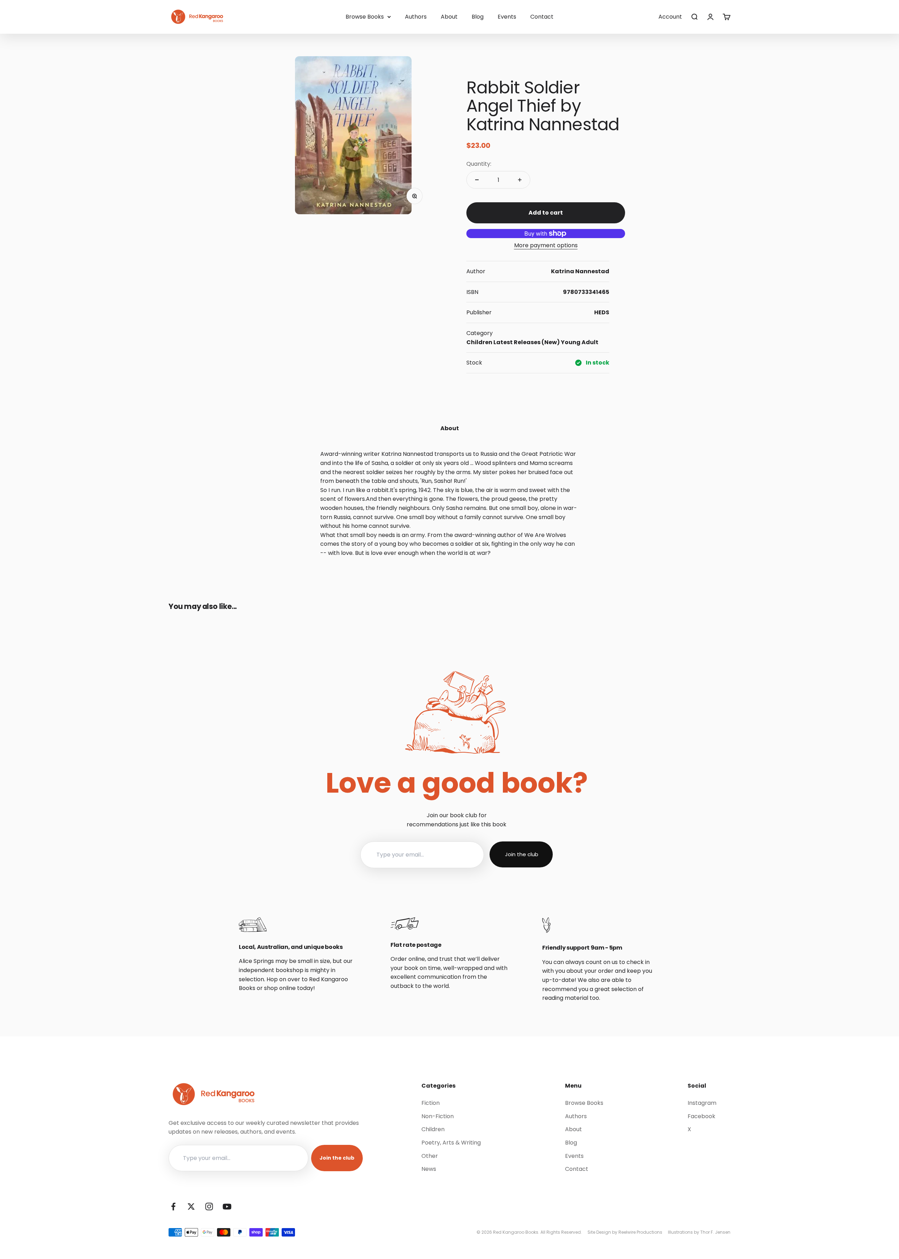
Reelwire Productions (640, 1232)
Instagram (702, 1103)
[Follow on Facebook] (173, 1206)
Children (479, 342)
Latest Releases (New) (526, 342)
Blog (478, 17)
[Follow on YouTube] (227, 1206)
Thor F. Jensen (715, 1232)
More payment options (546, 245)
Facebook (701, 1116)
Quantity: (478, 164)
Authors (416, 17)
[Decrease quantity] (477, 179)
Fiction (430, 1103)
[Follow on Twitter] (191, 1206)
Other (429, 1156)
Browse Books (365, 17)
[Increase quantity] (520, 179)
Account (670, 17)
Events (507, 17)
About (449, 17)
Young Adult (579, 342)
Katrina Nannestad (580, 271)
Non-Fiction (437, 1116)
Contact (541, 17)
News (428, 1169)
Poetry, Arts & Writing (451, 1143)
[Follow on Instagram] (209, 1206)
